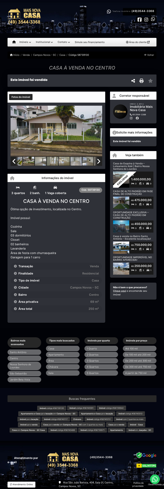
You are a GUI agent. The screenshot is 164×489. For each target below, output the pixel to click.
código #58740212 (99, 419)
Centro (14, 358)
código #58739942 (111, 408)
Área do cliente (137, 42)
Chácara (53, 366)
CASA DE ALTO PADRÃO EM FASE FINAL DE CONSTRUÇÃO (133, 193)
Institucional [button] (43, 41)
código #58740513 (130, 413)
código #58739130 (52, 408)
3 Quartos (93, 360)
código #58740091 (82, 408)
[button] (17, 131)
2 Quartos (92, 354)
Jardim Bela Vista (20, 379)
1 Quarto (92, 348)
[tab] (21, 97)
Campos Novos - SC (44, 54)
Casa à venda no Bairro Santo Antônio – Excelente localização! (132, 237)
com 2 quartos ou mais (129, 419)
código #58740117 (56, 419)
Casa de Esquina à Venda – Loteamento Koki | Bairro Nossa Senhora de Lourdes (131, 166)
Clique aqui (119, 290)
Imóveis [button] (23, 41)
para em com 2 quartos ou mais (73, 424)
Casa (62, 54)
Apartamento (56, 354)
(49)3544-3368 (142, 11)
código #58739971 (93, 430)
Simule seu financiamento (90, 42)
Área (51, 360)
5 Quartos (92, 373)
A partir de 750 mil (136, 373)
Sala (50, 373)
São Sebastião (18, 373)
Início (16, 54)
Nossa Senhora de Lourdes (20, 366)
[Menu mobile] (14, 42)
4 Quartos (93, 366)
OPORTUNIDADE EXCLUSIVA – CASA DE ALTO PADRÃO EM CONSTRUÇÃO (131, 215)
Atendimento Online (22, 484)
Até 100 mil (131, 348)
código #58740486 (63, 430)
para (97, 413)
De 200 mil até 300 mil (138, 360)
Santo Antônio (18, 352)
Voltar (150, 54)
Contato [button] (62, 41)
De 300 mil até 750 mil (138, 366)
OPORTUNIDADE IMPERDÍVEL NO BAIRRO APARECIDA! (132, 259)
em (28, 430)
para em (48, 413)
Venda (26, 54)
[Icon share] (139, 19)
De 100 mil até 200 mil (138, 354)
